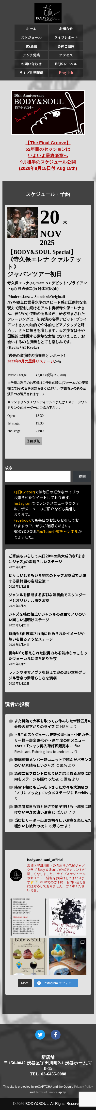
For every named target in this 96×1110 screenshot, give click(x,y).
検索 (8, 467)
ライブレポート (66, 37)
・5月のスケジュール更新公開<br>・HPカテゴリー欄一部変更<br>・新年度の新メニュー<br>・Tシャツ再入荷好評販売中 (53, 740)
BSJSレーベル (66, 63)
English (66, 72)
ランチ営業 (31, 55)
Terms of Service (46, 1092)
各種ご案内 (66, 46)
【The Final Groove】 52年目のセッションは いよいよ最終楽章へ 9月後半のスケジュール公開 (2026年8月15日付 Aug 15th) (48, 155)
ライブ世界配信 (31, 72)
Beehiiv (81, 792)
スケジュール (31, 37)
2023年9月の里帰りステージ (30, 361)
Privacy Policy (83, 1086)
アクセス (66, 55)
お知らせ (66, 28)
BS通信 (31, 46)
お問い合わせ (31, 63)
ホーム (31, 28)
